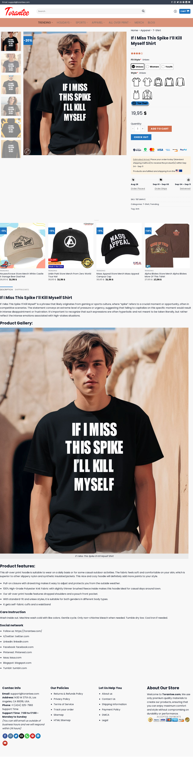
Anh (137, 209)
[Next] (120, 93)
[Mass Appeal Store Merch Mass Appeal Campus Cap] (119, 245)
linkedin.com (21, 641)
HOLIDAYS (63, 22)
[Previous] (29, 93)
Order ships (161, 188)
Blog (151, 22)
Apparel (97, 22)
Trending (44, 22)
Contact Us (108, 699)
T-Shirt (157, 30)
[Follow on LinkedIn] (186, 2)
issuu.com (15, 657)
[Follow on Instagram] (175, 2)
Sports (81, 22)
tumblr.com (20, 668)
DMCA (105, 715)
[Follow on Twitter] (178, 2)
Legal (105, 720)
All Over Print (119, 22)
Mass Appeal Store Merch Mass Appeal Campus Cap (117, 275)
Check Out (141, 137)
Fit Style (136, 59)
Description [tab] (6, 289)
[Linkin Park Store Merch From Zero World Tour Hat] (70, 245)
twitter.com (22, 636)
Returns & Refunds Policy (68, 693)
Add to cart (160, 128)
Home (134, 30)
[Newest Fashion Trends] (17, 11)
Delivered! (185, 188)
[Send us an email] (181, 2)
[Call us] (27, 736)
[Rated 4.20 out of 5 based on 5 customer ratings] (161, 53)
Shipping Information (114, 704)
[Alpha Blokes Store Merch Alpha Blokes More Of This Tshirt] (167, 245)
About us (107, 693)
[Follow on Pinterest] (183, 2)
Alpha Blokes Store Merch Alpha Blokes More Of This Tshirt (166, 275)
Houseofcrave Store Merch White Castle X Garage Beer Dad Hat (21, 275)
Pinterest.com (23, 652)
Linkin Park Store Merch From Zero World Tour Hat (69, 275)
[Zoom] (27, 151)
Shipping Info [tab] (22, 289)
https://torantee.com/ (28, 631)
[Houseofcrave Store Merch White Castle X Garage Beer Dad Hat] (22, 245)
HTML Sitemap (62, 720)
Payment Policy (111, 709)
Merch (139, 22)
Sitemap (59, 715)
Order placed (138, 188)
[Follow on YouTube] (189, 2)
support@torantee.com (25, 693)
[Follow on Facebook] (172, 2)
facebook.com (24, 647)
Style (134, 72)
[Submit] (143, 11)
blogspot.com (23, 663)
